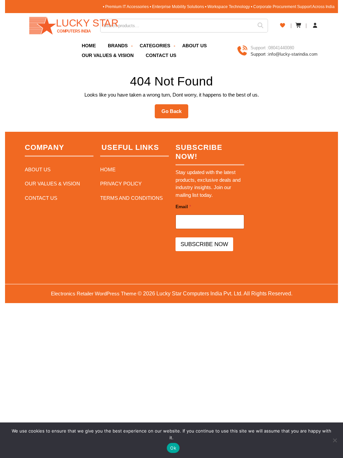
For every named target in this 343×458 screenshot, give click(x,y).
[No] (334, 440)
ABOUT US (194, 45)
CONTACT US (161, 55)
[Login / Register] (315, 26)
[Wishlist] (282, 25)
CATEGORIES (155, 45)
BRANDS (118, 45)
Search (263, 25)
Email (183, 206)
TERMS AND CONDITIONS (131, 198)
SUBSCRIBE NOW (204, 244)
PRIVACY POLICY (121, 183)
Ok (173, 448)
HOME (89, 45)
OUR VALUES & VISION (108, 55)
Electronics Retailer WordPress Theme (93, 293)
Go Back (174, 113)
